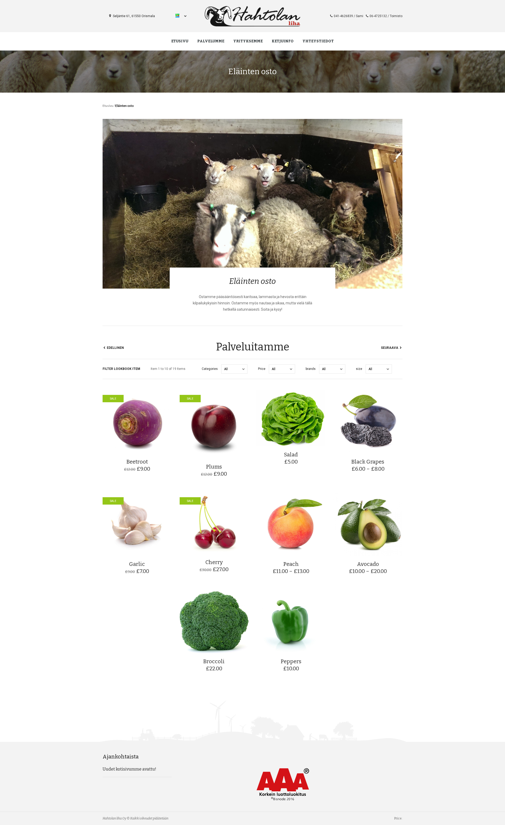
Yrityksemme (248, 41)
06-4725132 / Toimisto (386, 16)
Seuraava (390, 348)
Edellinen (115, 348)
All (226, 369)
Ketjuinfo (283, 41)
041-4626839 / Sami (348, 16)
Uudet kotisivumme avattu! (129, 769)
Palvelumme (210, 41)
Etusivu (179, 41)
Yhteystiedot (318, 41)
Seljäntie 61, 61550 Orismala (133, 16)
